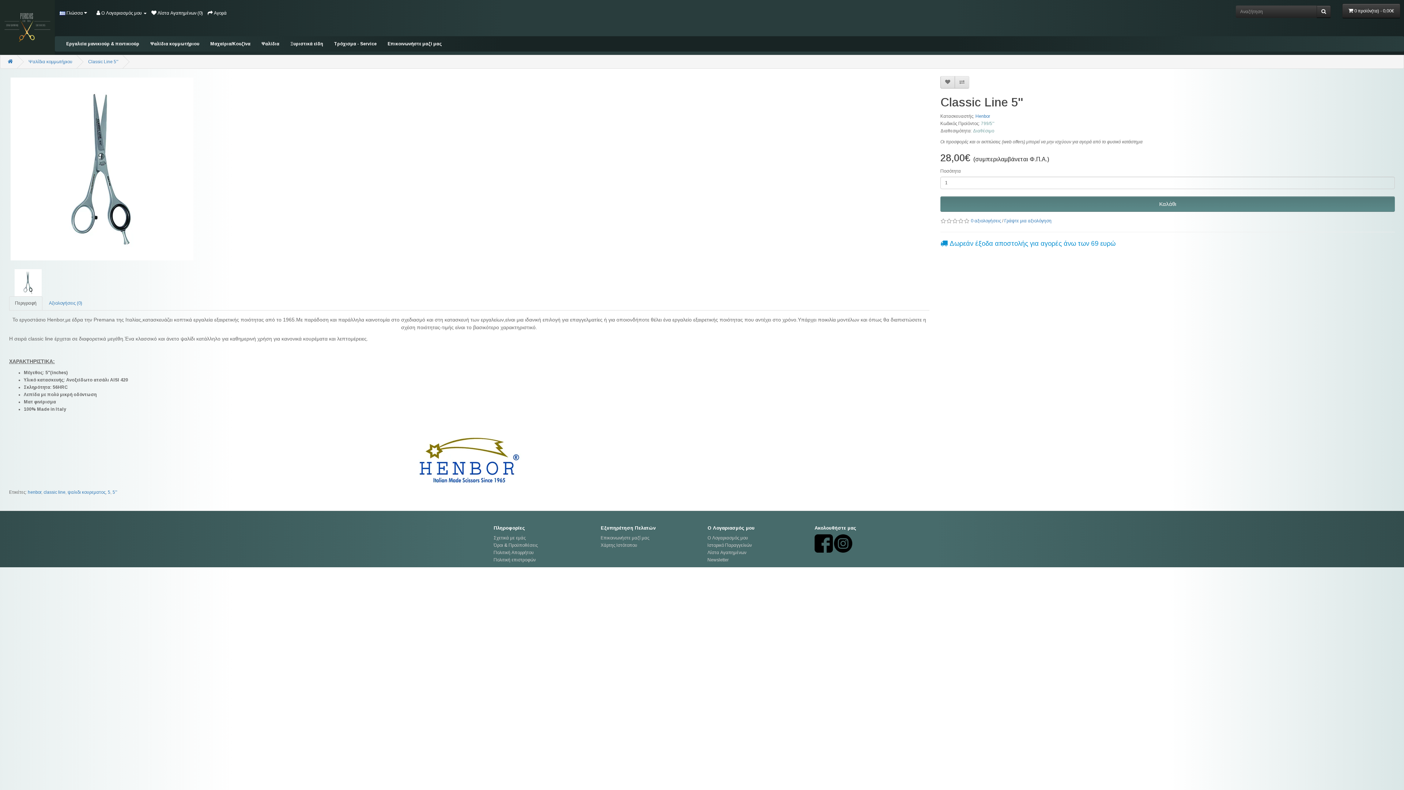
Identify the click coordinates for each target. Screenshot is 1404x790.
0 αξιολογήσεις (986, 220)
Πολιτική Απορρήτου (514, 552)
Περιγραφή (26, 303)
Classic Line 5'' (103, 61)
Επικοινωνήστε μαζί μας (415, 43)
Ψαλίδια (270, 43)
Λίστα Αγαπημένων (726, 552)
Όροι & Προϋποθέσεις (516, 545)
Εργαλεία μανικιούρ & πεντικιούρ (102, 43)
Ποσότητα (950, 171)
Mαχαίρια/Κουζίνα (230, 43)
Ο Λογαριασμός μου (727, 538)
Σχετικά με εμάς (510, 538)
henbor (34, 492)
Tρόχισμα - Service (355, 43)
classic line (54, 492)
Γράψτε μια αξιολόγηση (1028, 220)
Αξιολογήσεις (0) (65, 303)
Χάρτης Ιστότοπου (619, 545)
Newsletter (718, 560)
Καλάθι (1167, 204)
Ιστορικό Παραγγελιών (729, 545)
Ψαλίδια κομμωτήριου (174, 43)
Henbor (982, 116)
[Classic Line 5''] (469, 169)
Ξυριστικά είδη (306, 43)
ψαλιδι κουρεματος (87, 492)
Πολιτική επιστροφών (515, 560)
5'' (115, 492)
